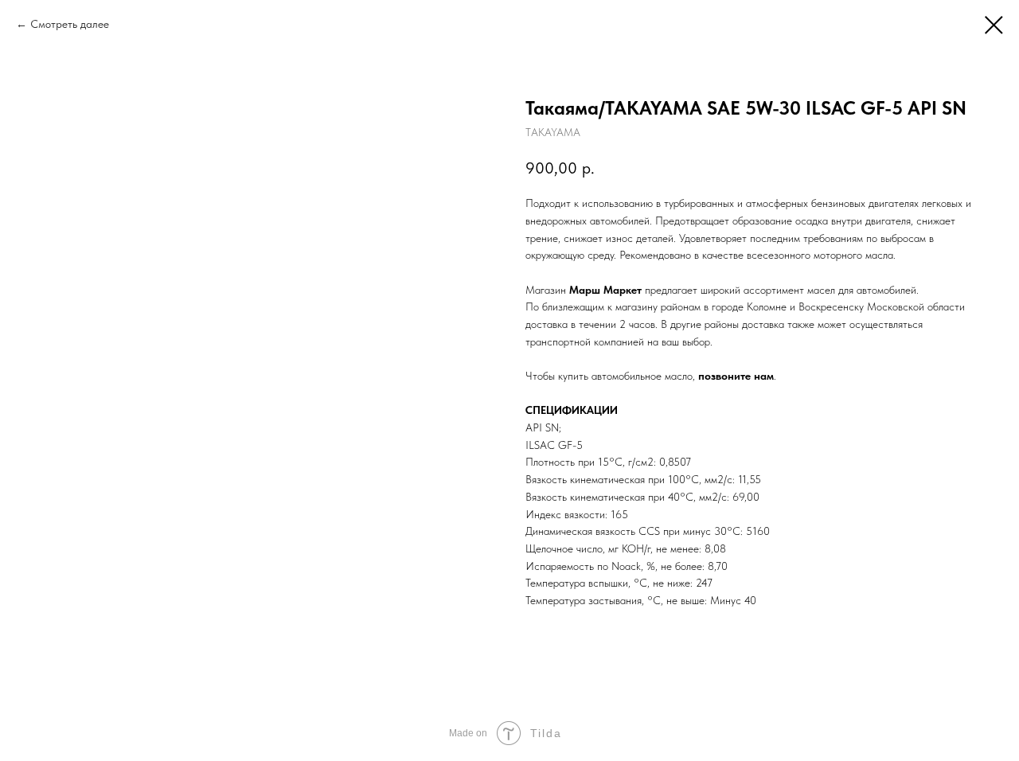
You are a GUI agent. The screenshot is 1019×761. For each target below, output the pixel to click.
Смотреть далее (69, 24)
